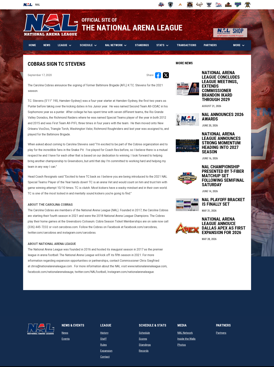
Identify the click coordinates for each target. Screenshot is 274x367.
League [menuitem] (65, 45)
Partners (221, 332)
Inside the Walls (186, 338)
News (65, 332)
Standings (145, 344)
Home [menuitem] (32, 45)
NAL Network (185, 332)
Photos (181, 344)
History (104, 332)
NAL (31, 5)
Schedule (144, 332)
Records (144, 350)
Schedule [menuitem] (89, 45)
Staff (103, 338)
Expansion (106, 350)
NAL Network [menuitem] (117, 45)
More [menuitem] (239, 45)
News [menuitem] (46, 45)
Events (66, 338)
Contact (105, 356)
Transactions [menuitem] (186, 45)
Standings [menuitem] (142, 45)
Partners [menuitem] (210, 45)
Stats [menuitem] (162, 45)
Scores (143, 338)
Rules (103, 344)
